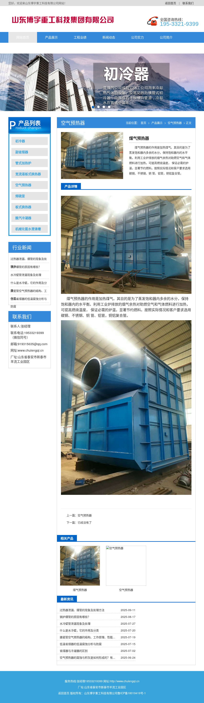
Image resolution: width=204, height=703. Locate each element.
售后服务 (22, 48)
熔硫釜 (20, 196)
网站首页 (22, 37)
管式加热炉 (23, 163)
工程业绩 (80, 37)
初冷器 (20, 141)
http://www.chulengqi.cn (124, 681)
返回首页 (170, 3)
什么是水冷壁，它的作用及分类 (79, 630)
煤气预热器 (80, 590)
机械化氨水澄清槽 (28, 229)
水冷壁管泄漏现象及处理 (26, 275)
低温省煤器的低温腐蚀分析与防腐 (81, 644)
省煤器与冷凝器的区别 (74, 651)
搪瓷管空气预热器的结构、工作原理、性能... (87, 637)
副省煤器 (21, 152)
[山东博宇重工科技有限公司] (68, 19)
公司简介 (166, 37)
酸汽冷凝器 (23, 218)
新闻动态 (108, 37)
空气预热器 (23, 185)
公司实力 (137, 37)
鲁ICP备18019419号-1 (132, 693)
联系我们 (188, 3)
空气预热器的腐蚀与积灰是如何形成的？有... (87, 657)
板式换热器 (23, 207)
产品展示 (51, 37)
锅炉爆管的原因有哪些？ (26, 267)
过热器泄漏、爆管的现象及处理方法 (82, 610)
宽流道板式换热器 (28, 174)
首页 (143, 123)
